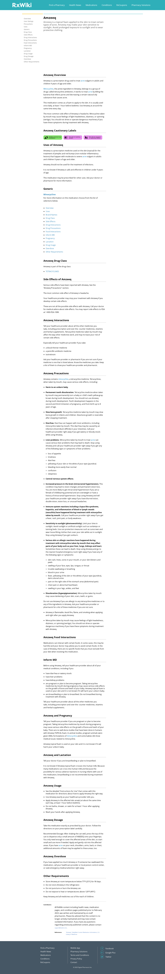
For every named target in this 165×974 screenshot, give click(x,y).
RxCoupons (121, 5)
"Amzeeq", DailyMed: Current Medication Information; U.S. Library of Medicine (83, 933)
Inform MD (50, 235)
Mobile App (75, 948)
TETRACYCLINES (52, 271)
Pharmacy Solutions (141, 5)
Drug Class (50, 218)
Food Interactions (53, 231)
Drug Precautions (53, 228)
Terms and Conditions (79, 955)
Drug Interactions (53, 225)
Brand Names (51, 215)
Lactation (50, 241)
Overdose (50, 248)
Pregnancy (50, 238)
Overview (49, 208)
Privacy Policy (76, 958)
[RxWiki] (21, 5)
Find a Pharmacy (57, 5)
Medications (91, 5)
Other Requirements (54, 252)
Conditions (107, 5)
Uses (48, 211)
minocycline (63, 379)
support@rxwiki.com (61, 928)
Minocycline (48, 89)
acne (83, 80)
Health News (75, 5)
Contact (73, 962)
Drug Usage (51, 245)
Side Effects (50, 221)
